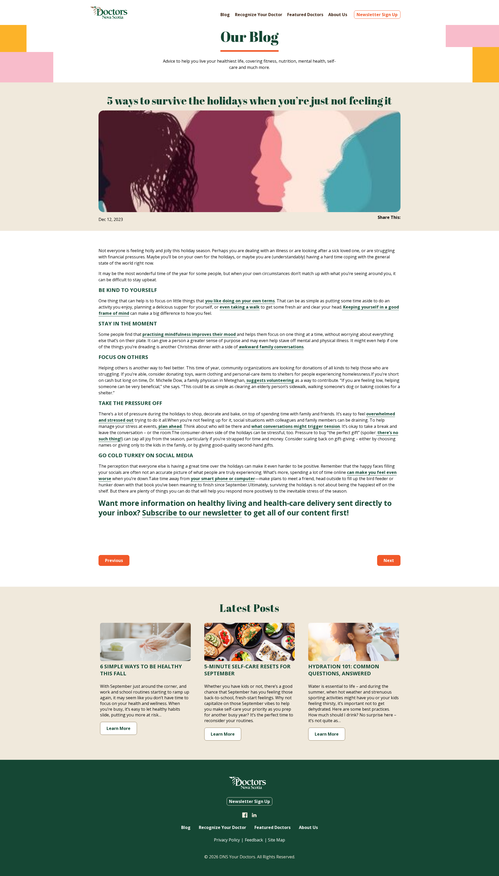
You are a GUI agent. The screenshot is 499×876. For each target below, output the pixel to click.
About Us (337, 14)
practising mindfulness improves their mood (189, 334)
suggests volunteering (269, 380)
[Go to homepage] (109, 17)
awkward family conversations (271, 347)
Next (389, 560)
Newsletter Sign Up (377, 14)
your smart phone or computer (223, 478)
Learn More (118, 728)
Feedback (254, 840)
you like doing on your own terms (240, 301)
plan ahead (169, 426)
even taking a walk (240, 307)
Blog (225, 14)
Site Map (276, 840)
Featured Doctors (305, 14)
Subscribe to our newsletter (192, 513)
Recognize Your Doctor (258, 14)
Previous (114, 560)
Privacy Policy (227, 840)
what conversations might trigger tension (295, 426)
